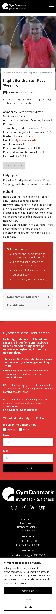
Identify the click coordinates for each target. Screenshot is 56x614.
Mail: (7, 451)
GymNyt (11, 429)
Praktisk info (15, 305)
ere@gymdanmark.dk (23, 140)
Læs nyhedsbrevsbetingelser (20, 409)
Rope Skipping (29, 72)
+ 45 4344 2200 (28, 541)
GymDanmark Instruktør (23, 297)
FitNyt (26, 429)
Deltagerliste (14, 165)
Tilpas (28, 599)
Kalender (7, 72)
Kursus (17, 72)
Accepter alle (28, 590)
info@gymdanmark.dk (28, 544)
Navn (7, 435)
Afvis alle (28, 607)
